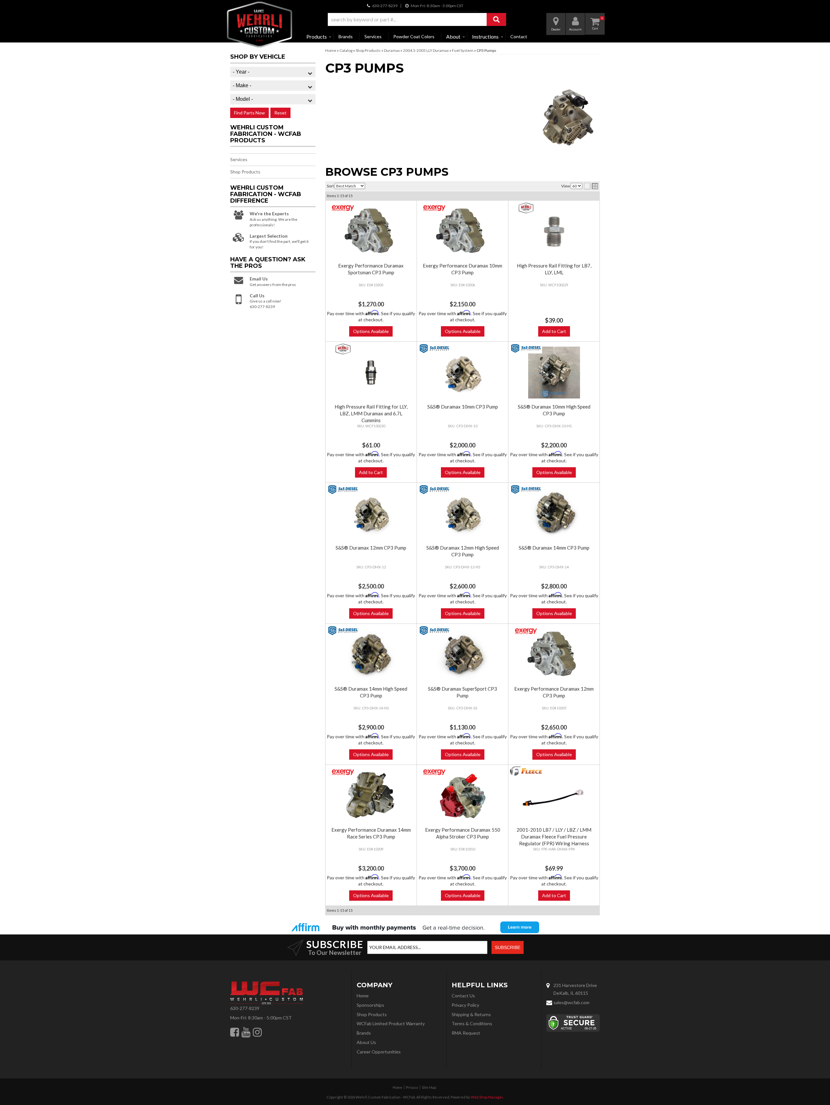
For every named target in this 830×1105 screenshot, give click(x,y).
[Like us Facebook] (234, 1032)
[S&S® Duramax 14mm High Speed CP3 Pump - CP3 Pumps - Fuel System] (371, 655)
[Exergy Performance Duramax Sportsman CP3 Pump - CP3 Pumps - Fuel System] (371, 231)
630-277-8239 (244, 1008)
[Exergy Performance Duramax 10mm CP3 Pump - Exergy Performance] (435, 208)
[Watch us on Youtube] (246, 1032)
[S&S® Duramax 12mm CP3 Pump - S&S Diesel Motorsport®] (343, 489)
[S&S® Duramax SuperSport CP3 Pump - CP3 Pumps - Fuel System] (462, 655)
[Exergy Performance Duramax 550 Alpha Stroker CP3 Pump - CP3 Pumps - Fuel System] (462, 796)
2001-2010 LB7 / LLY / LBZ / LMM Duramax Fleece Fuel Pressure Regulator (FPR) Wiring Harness (553, 836)
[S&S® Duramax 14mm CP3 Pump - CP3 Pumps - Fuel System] (553, 514)
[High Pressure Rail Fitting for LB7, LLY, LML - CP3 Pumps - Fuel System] (553, 231)
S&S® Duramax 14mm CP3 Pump (554, 548)
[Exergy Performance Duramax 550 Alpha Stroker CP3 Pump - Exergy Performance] (435, 772)
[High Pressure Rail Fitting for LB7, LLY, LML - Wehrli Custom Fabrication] (526, 208)
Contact (518, 36)
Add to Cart (554, 331)
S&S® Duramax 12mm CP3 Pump (371, 548)
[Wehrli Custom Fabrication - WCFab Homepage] (259, 24)
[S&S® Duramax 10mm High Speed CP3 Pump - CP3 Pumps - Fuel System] (553, 372)
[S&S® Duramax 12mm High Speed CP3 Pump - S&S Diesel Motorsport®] (435, 489)
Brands (345, 36)
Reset (280, 112)
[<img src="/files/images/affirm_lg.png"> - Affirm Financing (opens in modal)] (415, 927)
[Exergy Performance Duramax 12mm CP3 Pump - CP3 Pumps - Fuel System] (553, 655)
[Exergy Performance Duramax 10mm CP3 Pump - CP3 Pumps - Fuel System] (462, 231)
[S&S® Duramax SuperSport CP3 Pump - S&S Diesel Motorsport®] (435, 630)
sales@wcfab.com (571, 1002)
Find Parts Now (249, 112)
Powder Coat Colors (413, 36)
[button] (417, 19)
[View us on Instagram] (257, 1032)
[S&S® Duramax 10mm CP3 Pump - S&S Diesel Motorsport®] (435, 348)
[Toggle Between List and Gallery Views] (591, 186)
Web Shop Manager (487, 1097)
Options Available (371, 331)
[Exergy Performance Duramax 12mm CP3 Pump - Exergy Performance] (526, 631)
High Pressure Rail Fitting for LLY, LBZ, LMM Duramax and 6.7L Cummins (371, 413)
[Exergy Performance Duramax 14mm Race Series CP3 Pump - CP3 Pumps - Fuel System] (371, 796)
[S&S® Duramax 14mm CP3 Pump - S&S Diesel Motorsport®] (526, 489)
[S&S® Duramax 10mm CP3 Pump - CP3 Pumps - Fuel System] (462, 372)
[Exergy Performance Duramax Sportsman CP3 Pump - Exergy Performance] (343, 208)
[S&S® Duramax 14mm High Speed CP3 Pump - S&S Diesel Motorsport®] (343, 630)
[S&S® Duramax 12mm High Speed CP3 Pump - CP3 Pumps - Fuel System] (462, 514)
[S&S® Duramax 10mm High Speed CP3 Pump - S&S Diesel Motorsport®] (526, 348)
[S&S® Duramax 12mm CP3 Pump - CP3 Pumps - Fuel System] (371, 514)
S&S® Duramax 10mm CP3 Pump (462, 407)
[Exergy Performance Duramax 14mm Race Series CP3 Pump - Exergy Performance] (343, 772)
